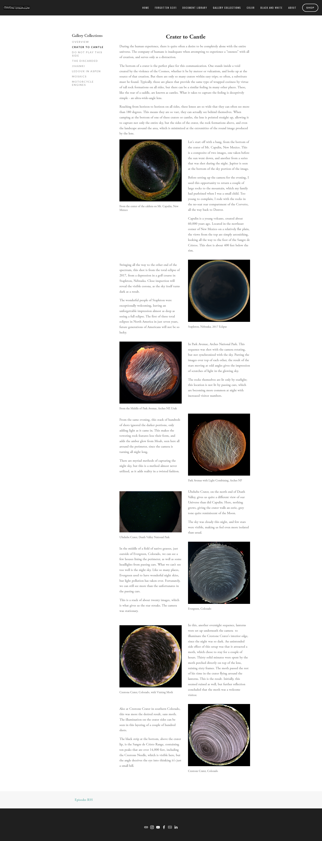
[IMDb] (170, 827)
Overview (80, 41)
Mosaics (79, 76)
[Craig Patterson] (152, 827)
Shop (310, 7)
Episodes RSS (84, 800)
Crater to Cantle (88, 47)
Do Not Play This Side (87, 54)
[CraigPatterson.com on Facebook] (164, 827)
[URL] (146, 827)
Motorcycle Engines (83, 83)
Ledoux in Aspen (86, 71)
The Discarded (85, 60)
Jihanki (78, 66)
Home (145, 7)
